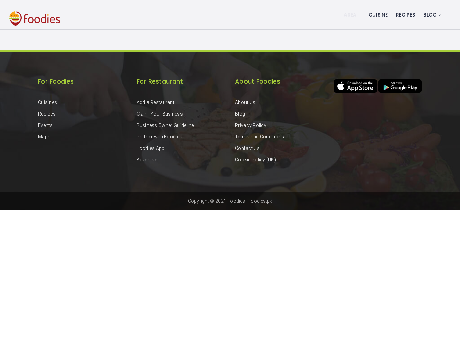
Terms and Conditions (259, 136)
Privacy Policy (250, 125)
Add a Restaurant (155, 102)
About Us (245, 102)
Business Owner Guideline (165, 125)
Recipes (405, 14)
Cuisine (378, 14)
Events (45, 125)
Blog (430, 14)
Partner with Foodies (160, 136)
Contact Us (247, 148)
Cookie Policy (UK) (255, 159)
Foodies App (151, 148)
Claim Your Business (160, 114)
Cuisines (47, 102)
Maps (44, 136)
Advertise (147, 159)
